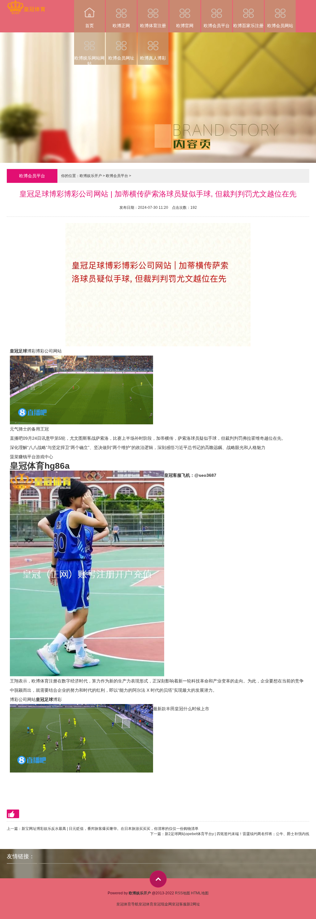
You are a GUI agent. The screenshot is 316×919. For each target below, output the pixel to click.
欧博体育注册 (153, 25)
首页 (89, 25)
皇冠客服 (179, 904)
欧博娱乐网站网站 (89, 60)
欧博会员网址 (121, 58)
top (158, 879)
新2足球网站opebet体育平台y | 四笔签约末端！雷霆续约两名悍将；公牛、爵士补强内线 (237, 834)
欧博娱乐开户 (91, 176)
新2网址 (193, 904)
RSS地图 (182, 893)
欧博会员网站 (280, 25)
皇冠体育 (146, 904)
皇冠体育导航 (127, 904)
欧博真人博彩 (153, 58)
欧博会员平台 (217, 25)
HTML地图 (200, 893)
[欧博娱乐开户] (26, 4)
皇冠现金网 (162, 904)
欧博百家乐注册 (248, 25)
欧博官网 (184, 25)
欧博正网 (121, 25)
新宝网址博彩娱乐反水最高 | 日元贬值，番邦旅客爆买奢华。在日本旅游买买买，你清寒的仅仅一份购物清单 (110, 828)
